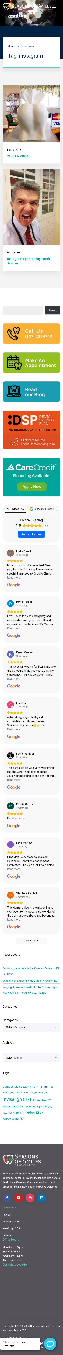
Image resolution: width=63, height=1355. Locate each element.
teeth (19, 1112)
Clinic (34, 1087)
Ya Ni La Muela (17, 156)
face (33, 1092)
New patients (30, 1186)
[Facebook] (7, 1197)
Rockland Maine (42, 1100)
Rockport (44, 1182)
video (34, 1112)
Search (53, 310)
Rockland (32, 1182)
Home (11, 46)
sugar (7, 1113)
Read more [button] (13, 577)
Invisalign (17, 1099)
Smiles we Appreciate (39, 1106)
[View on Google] (10, 553)
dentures (22, 1092)
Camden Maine (16, 1086)
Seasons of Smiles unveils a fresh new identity (30, 980)
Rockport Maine (13, 1106)
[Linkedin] (41, 1197)
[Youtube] (18, 1197)
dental (47, 1086)
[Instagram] (30, 1197)
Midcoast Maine (12, 1186)
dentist (8, 1092)
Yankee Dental (13, 1118)
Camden (21, 1182)
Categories (10, 1020)
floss (43, 1092)
